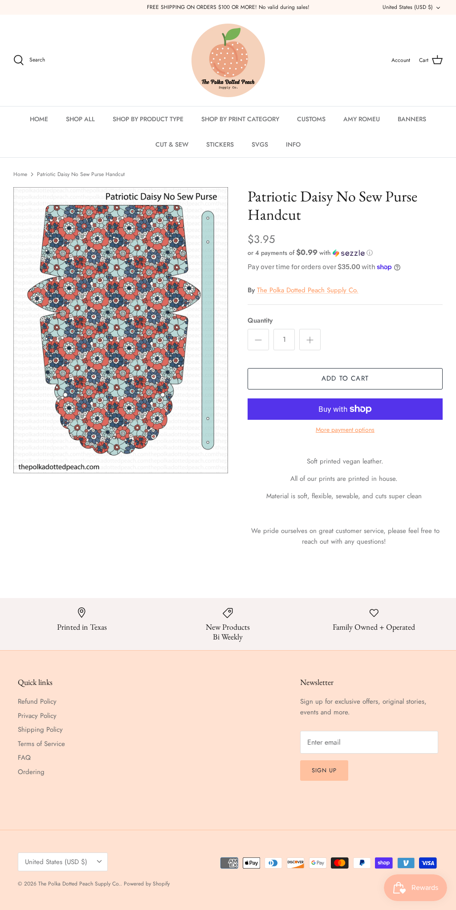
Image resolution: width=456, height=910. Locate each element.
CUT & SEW (171, 144)
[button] (310, 252)
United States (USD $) (408, 7)
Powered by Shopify (147, 884)
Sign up (324, 770)
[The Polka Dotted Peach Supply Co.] (228, 60)
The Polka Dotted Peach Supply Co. (307, 290)
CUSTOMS (311, 119)
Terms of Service (41, 744)
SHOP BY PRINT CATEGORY (240, 119)
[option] (120, 330)
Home (20, 174)
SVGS (260, 144)
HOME (39, 119)
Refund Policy (37, 701)
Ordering (31, 772)
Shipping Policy (40, 729)
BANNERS (412, 119)
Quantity (260, 320)
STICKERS (220, 144)
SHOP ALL (80, 119)
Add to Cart (345, 378)
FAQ (24, 757)
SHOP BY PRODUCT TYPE (148, 119)
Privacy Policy (37, 716)
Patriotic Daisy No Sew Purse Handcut (81, 174)
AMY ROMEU (361, 119)
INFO (293, 144)
